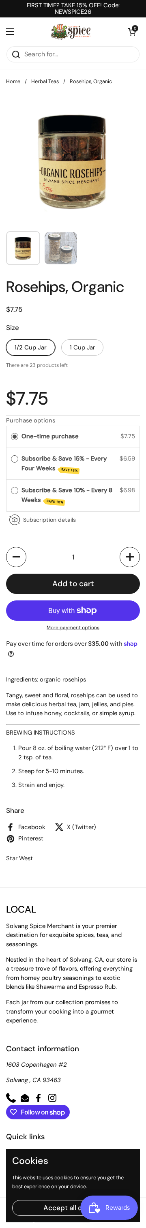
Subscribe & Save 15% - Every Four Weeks (64, 463)
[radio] (14, 436)
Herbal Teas (45, 81)
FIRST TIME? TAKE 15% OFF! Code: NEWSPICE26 (73, 8)
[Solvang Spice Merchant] (71, 32)
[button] (132, 32)
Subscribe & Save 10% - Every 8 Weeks (66, 495)
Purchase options (30, 420)
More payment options (73, 627)
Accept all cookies (73, 1207)
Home (13, 81)
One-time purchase (50, 436)
